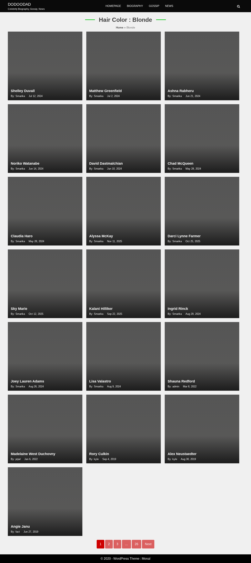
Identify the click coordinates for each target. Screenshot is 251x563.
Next (148, 544)
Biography (135, 5)
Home (120, 27)
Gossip (154, 5)
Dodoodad (19, 4)
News (169, 5)
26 (136, 544)
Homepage (113, 5)
